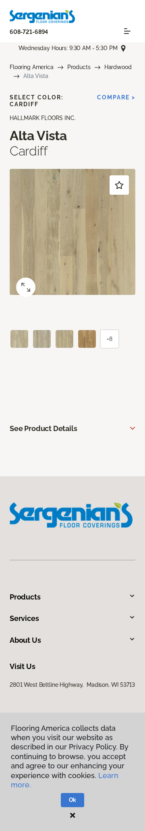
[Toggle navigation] (127, 31)
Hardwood (118, 67)
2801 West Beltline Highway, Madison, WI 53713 (72, 685)
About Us (25, 640)
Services (24, 618)
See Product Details (43, 428)
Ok (73, 800)
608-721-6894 (29, 32)
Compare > (116, 97)
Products (79, 67)
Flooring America (32, 67)
